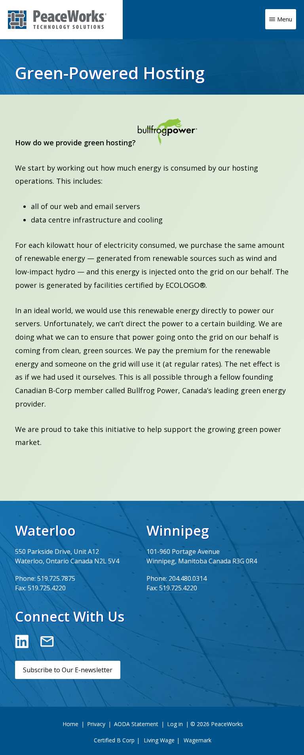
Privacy (96, 724)
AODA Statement (136, 724)
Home (70, 724)
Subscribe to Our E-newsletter (67, 670)
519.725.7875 (56, 578)
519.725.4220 (47, 588)
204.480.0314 (188, 578)
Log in (175, 724)
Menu (284, 19)
